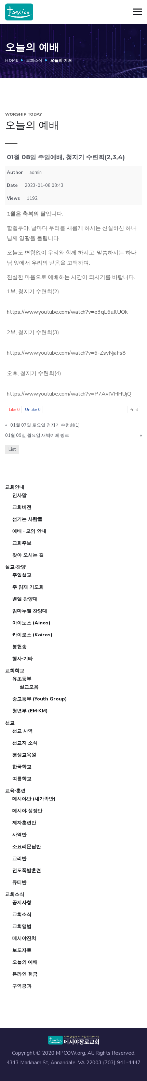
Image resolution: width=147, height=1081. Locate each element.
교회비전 (21, 507)
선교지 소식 (25, 743)
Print (134, 409)
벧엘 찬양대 (25, 599)
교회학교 (14, 670)
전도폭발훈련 (26, 870)
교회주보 (21, 543)
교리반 (19, 858)
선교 (10, 723)
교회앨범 (21, 926)
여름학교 (21, 778)
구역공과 (21, 986)
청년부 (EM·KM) (30, 711)
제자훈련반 (24, 822)
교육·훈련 (15, 790)
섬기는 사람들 (27, 519)
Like (14, 409)
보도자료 (21, 950)
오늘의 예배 (25, 962)
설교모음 (29, 687)
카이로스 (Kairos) (32, 635)
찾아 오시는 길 (28, 555)
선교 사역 (22, 731)
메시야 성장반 (27, 811)
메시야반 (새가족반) (34, 799)
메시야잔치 (24, 938)
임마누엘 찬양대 (29, 611)
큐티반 (19, 882)
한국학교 (21, 767)
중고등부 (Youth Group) (39, 699)
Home (11, 60)
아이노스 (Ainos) (31, 623)
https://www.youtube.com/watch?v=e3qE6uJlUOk (67, 312)
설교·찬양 (15, 567)
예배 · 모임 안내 (29, 531)
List (12, 449)
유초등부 (21, 679)
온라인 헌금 (25, 974)
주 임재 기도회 (28, 587)
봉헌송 (19, 646)
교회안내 (14, 487)
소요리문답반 (26, 846)
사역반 (19, 834)
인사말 (19, 495)
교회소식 (34, 60)
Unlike (32, 409)
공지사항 (21, 902)
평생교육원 (24, 755)
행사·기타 (22, 658)
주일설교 (21, 575)
